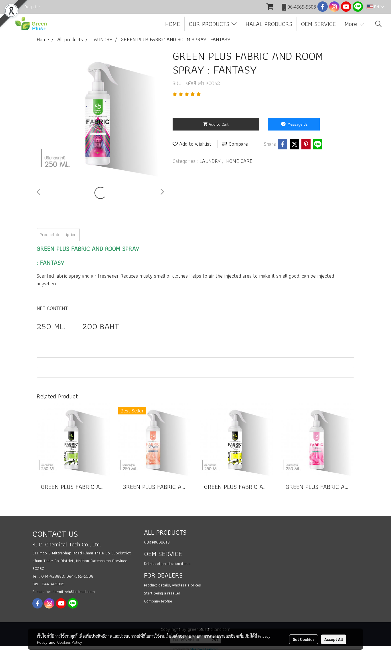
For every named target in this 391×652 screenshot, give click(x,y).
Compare (237, 144)
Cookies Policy (69, 642)
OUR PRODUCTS (210, 24)
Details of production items (167, 563)
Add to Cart (218, 124)
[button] (378, 23)
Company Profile (158, 601)
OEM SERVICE (318, 24)
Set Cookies (303, 639)
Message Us (297, 124)
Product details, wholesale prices (172, 585)
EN (376, 6)
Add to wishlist (194, 144)
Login (11, 6)
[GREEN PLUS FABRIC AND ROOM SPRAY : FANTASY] (100, 114)
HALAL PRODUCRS (269, 24)
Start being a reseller (162, 593)
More (352, 24)
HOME (172, 24)
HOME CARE (239, 161)
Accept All (333, 639)
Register (32, 6)
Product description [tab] (58, 234)
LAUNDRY (211, 161)
